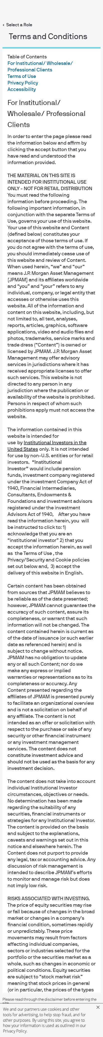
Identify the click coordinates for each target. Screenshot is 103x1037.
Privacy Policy (14, 1031)
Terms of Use (22, 76)
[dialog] (51, 518)
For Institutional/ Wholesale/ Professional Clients (47, 114)
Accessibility (22, 89)
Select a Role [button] (19, 25)
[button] (98, 1007)
